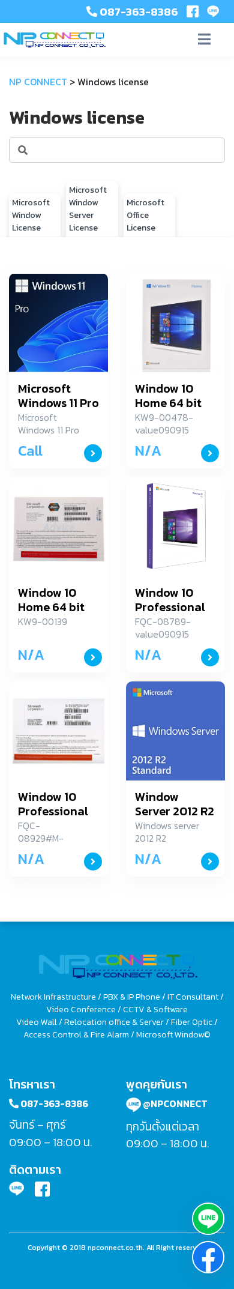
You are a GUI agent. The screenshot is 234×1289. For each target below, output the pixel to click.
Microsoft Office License (145, 215)
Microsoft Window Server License (88, 209)
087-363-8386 (137, 12)
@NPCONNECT (174, 1103)
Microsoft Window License (31, 215)
